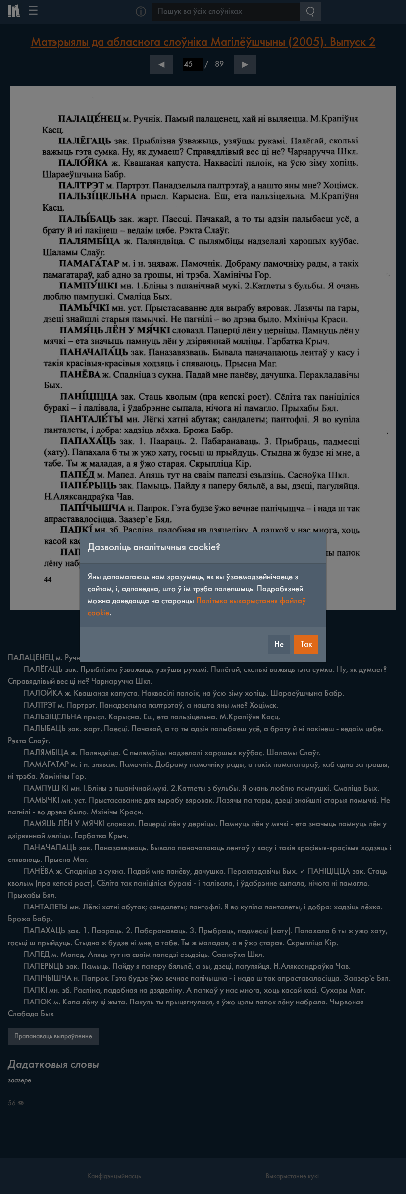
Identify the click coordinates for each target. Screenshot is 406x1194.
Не (279, 644)
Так (306, 644)
